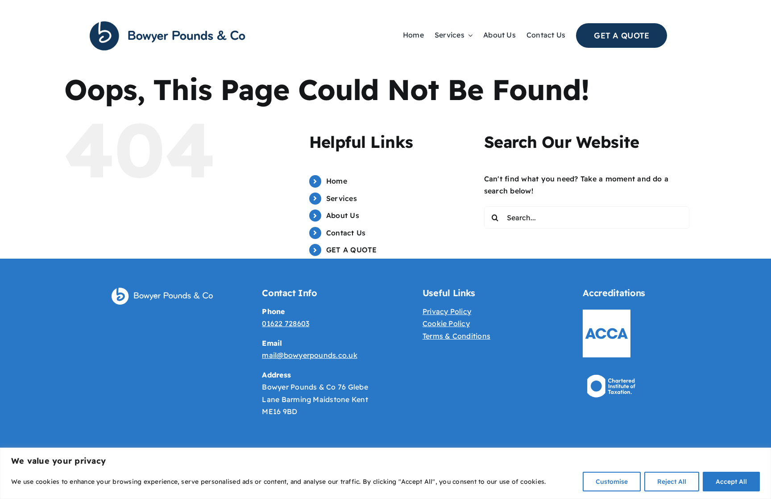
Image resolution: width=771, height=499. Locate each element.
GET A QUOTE (351, 249)
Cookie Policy (446, 323)
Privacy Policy (447, 311)
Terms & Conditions (456, 335)
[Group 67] (167, 23)
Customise (612, 482)
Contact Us (345, 232)
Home (336, 180)
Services (341, 198)
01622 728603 (285, 323)
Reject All (671, 482)
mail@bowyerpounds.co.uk (309, 355)
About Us (342, 215)
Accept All (731, 482)
